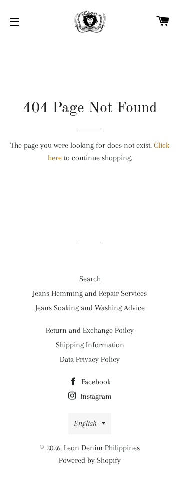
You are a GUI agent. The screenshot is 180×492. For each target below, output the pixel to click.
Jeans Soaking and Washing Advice (90, 307)
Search (90, 278)
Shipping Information (90, 344)
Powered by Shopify (90, 460)
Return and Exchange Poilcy (90, 330)
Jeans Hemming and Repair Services (90, 293)
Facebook (95, 381)
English (85, 423)
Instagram (95, 396)
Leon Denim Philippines (102, 447)
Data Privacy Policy (90, 359)
